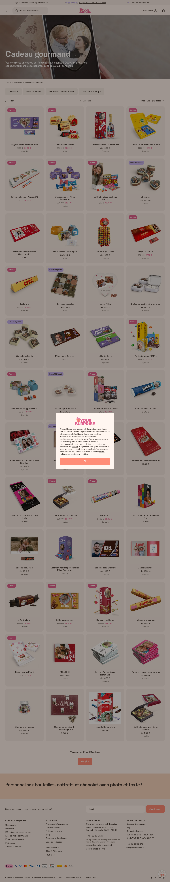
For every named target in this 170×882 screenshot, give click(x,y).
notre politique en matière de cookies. (82, 452)
